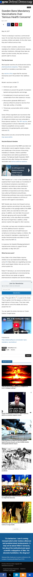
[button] (16, 283)
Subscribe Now (16, 293)
